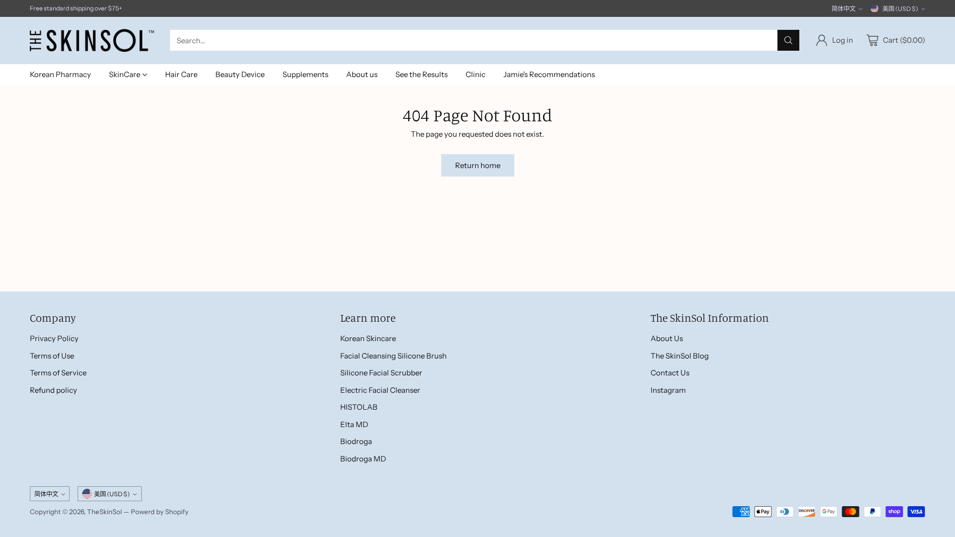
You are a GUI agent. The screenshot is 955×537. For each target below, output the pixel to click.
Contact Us (670, 372)
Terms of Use (52, 355)
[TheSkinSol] (92, 40)
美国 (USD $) (900, 8)
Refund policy (53, 390)
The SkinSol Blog (680, 355)
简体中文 (844, 8)
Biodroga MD (363, 458)
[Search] (788, 40)
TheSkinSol (104, 512)
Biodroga (356, 441)
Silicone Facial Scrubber (381, 372)
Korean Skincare (368, 338)
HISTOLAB (359, 407)
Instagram (668, 390)
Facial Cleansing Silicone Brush (393, 355)
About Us (667, 338)
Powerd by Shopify (160, 512)
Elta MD (354, 424)
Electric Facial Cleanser (380, 390)
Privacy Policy (54, 338)
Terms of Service (58, 372)
